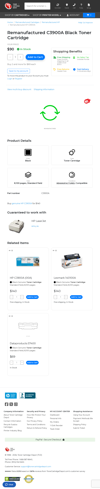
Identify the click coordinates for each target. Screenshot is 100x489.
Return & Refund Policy (37, 428)
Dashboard (54, 415)
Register (18, 79)
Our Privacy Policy (34, 421)
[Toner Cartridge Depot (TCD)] (12, 6)
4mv (33, 226)
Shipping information (44, 89)
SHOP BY (16, 15)
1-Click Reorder (56, 425)
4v (37, 226)
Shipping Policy (79, 424)
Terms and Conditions (36, 424)
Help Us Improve (85, 22)
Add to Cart (35, 57)
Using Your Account (81, 415)
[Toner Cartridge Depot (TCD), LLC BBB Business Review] (28, 395)
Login (9, 79)
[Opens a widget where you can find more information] (9, 485)
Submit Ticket (79, 428)
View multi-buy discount (19, 89)
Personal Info (55, 418)
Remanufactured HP (51, 22)
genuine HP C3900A (22, 203)
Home (10, 22)
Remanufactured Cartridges (27, 22)
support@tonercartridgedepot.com (36, 466)
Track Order (55, 429)
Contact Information (12, 421)
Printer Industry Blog (13, 430)
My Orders (54, 422)
